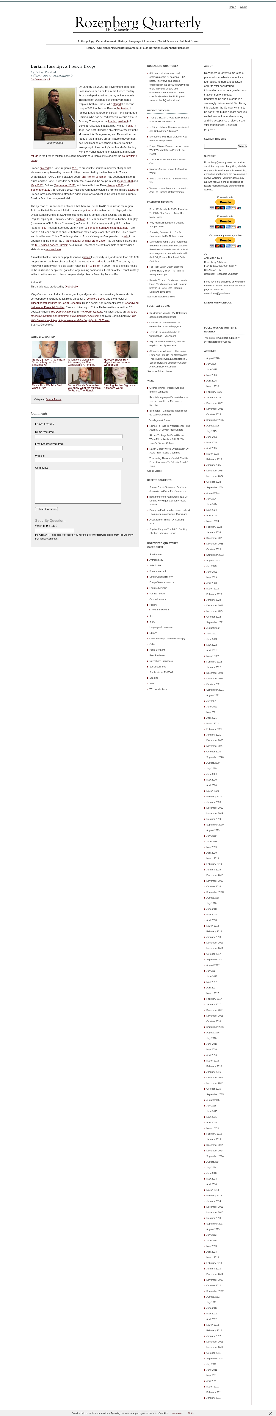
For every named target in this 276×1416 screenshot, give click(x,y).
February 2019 (214, 864)
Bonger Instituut (157, 571)
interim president (118, 121)
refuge (34, 156)
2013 (75, 168)
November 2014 (214, 1150)
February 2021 (214, 729)
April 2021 (211, 718)
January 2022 (213, 667)
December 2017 (214, 942)
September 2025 (215, 420)
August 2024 (213, 493)
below (87, 257)
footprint (91, 210)
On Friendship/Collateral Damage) (167, 638)
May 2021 (36, 185)
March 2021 (212, 723)
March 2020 (212, 791)
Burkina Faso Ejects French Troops (63, 66)
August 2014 (213, 1162)
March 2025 (212, 453)
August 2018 (213, 897)
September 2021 (64, 185)
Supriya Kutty (156, 529)
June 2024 (211, 504)
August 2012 (213, 1296)
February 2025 (214, 459)
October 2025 (213, 414)
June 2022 (211, 639)
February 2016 (214, 1066)
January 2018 (213, 937)
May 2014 (211, 1178)
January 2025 (213, 465)
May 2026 (211, 375)
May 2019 (211, 847)
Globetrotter (71, 286)
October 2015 (213, 1088)
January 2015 (213, 1139)
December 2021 (214, 673)
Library (90, 47)
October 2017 (213, 954)
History (122, 41)
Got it (191, 1413)
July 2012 (211, 1302)
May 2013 (211, 1246)
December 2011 (214, 1341)
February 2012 (214, 1330)
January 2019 (213, 869)
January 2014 (213, 1201)
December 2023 (214, 538)
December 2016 (214, 1010)
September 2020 (215, 757)
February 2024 (214, 526)
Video (152, 683)
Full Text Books (189, 41)
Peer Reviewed (157, 655)
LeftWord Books (96, 298)
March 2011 (212, 1386)
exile (130, 125)
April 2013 (211, 1251)
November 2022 (214, 611)
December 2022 (214, 605)
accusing (133, 189)
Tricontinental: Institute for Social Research (56, 303)
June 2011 (211, 1369)
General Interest (106, 41)
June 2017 (211, 976)
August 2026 (213, 358)
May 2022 (211, 644)
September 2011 (214, 1358)
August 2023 (213, 560)
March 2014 (212, 1190)
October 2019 (213, 819)
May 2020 (211, 779)
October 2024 (213, 482)
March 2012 (212, 1324)
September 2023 (215, 555)
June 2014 (211, 1173)
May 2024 (211, 510)
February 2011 (214, 1392)
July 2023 (211, 566)
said (126, 236)
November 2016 (214, 1015)
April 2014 (211, 1184)
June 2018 (211, 909)
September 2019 (215, 824)
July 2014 (211, 1167)
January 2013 (213, 1268)
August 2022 (213, 628)
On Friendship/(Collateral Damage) (118, 47)
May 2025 (211, 442)
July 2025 (211, 431)
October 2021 (213, 684)
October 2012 (213, 1285)
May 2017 (211, 982)
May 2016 (211, 1049)
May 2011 (211, 1375)
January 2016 (213, 1072)
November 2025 (214, 408)
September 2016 (215, 1027)
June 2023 (211, 571)
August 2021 (213, 695)
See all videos (154, 470)
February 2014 (214, 1195)
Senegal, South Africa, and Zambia (108, 227)
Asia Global (155, 565)
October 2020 (213, 751)
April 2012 (211, 1319)
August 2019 (213, 830)
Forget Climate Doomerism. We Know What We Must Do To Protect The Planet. (169, 150)
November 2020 (214, 746)
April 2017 (211, 987)
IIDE (151, 616)
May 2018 (211, 914)
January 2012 (213, 1336)
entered (44, 168)
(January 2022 (115, 185)
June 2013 (211, 1240)
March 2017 (212, 993)
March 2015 (212, 1128)
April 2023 (211, 583)
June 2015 (211, 1111)
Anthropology (86, 41)
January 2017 (213, 1004)
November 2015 (214, 1083)
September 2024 (215, 487)
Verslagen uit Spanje (160, 420)
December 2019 (214, 807)
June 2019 (211, 841)
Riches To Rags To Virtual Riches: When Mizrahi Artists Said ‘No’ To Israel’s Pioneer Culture (167, 439)
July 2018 (211, 903)
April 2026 (211, 380)
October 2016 (213, 1021)
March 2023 (212, 588)
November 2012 (214, 1280)
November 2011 (214, 1347)
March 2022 (212, 656)
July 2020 (211, 768)
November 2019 (214, 813)
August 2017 (213, 965)
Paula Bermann (150, 47)
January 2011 (213, 1398)
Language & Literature (142, 41)
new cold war (53, 249)
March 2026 (212, 386)
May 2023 (211, 577)
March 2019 (212, 858)
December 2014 (214, 1145)
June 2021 (211, 706)
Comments (41, 467)
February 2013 (214, 1263)
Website (40, 455)
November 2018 (214, 881)
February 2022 (214, 661)
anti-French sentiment (94, 176)
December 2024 (214, 470)
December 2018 (214, 875)
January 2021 (213, 734)
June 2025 (211, 437)
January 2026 (213, 397)
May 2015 (211, 1117)
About (243, 7)
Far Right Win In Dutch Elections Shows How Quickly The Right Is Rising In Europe (166, 270)
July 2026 (211, 363)
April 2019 (211, 852)
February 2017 (214, 999)
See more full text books (159, 371)
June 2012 (211, 1308)
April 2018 (211, 920)
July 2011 (211, 1364)
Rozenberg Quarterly (215, 162)
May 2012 (211, 1313)
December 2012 (214, 1274)
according (98, 261)
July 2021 (211, 701)
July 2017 (211, 970)
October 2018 (213, 886)
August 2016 (213, 1032)
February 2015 (214, 1133)
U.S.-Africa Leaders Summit (51, 245)
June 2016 (211, 1043)
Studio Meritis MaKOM (161, 672)
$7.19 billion (93, 265)
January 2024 (213, 532)
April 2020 (211, 785)
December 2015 (214, 1077)
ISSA (152, 621)
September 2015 (215, 1094)
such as (80, 219)
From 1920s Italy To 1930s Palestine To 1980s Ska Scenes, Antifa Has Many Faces (168, 213)
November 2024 (214, 476)
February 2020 (214, 796)
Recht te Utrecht (160, 609)
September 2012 (215, 1291)
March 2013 (212, 1257)
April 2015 (211, 1122)
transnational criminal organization (86, 240)
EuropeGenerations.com (162, 582)
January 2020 (213, 802)
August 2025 (213, 425)
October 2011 (213, 1353)
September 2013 (215, 1223)
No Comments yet (40, 79)
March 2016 (212, 1060)
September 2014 (215, 1156)
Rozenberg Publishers (176, 47)
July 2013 (211, 1235)
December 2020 (214, 740)
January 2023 (213, 600)
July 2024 (211, 498)
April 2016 (211, 1055)
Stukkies (153, 678)
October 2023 (213, 549)
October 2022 (213, 616)
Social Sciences (168, 41)
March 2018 (212, 925)
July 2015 (211, 1105)
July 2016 (211, 1038)
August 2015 (213, 1100)
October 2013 (213, 1218)
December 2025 (214, 403)
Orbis (152, 644)
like (44, 227)
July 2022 (211, 633)
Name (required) (45, 432)
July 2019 (211, 836)
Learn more (177, 1413)
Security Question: (50, 520)
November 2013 (214, 1212)
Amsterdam (155, 554)
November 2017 (214, 948)
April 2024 (211, 515)
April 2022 (211, 650)
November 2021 (214, 678)
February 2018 (214, 931)
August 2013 (213, 1229)
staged (117, 104)
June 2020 (211, 774)
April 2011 (211, 1381)
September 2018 (215, 892)
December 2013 (214, 1206)
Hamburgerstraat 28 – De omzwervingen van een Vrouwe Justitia (169, 500)
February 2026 (214, 392)
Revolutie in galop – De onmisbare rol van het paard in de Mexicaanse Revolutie (168, 401)
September (122, 108)
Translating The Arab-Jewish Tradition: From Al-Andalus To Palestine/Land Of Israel (169, 462)
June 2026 (211, 369)
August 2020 (125, 181)
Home (232, 7)
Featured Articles (158, 588)
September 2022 (40, 189)
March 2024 (212, 521)
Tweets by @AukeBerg (216, 338)
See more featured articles (161, 296)
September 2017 (215, 959)
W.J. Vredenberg (158, 689)
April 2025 (211, 448)
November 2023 (214, 543)
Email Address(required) (49, 443)
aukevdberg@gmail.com (217, 293)
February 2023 (214, 594)
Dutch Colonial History (161, 576)
